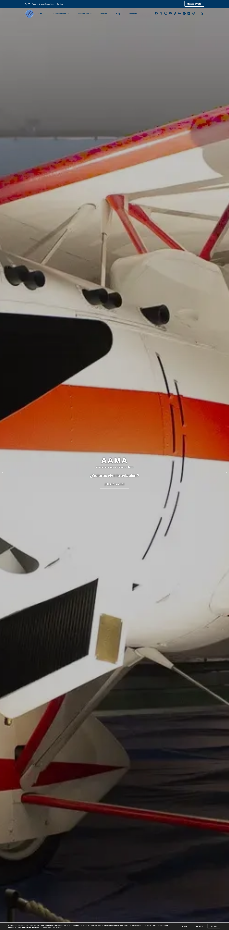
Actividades (83, 14)
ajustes (58, 927)
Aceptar (185, 926)
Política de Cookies (23, 927)
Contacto (132, 14)
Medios (103, 14)
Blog (118, 14)
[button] (202, 14)
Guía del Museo (59, 14)
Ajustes (214, 926)
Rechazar (199, 926)
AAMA (41, 14)
